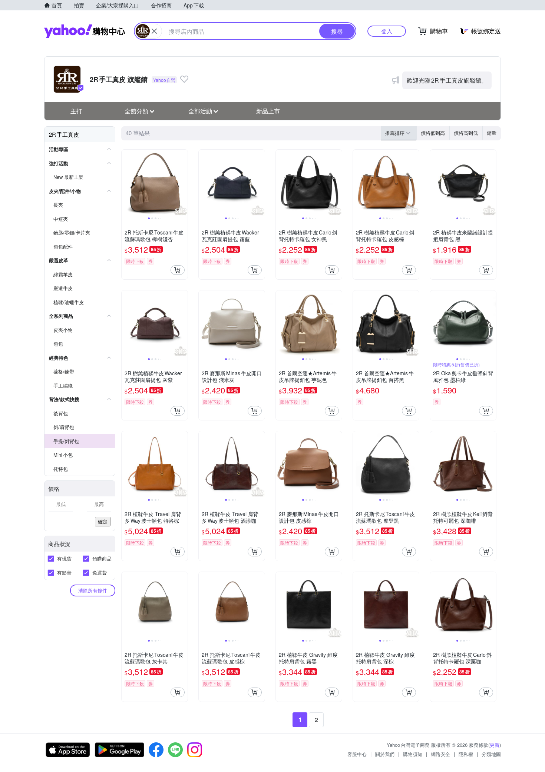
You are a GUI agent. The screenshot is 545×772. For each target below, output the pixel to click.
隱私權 (466, 754)
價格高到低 (466, 132)
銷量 (491, 132)
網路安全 (440, 754)
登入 (386, 31)
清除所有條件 (92, 590)
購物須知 (412, 754)
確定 (103, 521)
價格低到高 (433, 132)
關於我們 (384, 754)
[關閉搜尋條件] (154, 31)
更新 (494, 744)
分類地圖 (491, 754)
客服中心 (357, 754)
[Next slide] (183, 182)
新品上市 (268, 111)
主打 (76, 111)
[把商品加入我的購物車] (178, 270)
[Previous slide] (126, 182)
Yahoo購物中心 (84, 31)
